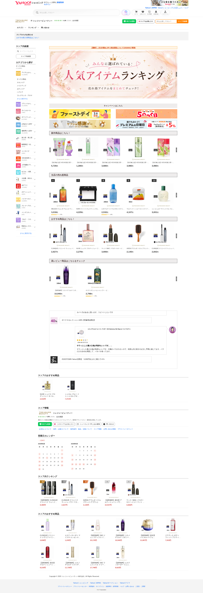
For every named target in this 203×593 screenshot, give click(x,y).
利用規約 (91, 586)
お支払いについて (45, 429)
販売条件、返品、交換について (81, 429)
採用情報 (115, 586)
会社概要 (75, 20)
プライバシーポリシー (125, 429)
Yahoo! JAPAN (151, 8)
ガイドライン (100, 586)
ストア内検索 (182, 21)
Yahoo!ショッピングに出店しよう (170, 8)
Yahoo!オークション (110, 583)
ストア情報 (98, 429)
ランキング (32, 27)
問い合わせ (45, 27)
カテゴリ (20, 27)
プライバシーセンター (80, 586)
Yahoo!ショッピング (80, 583)
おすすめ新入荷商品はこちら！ (27, 38)
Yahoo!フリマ (125, 583)
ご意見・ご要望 (140, 586)
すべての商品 (21, 79)
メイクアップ (21, 86)
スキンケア (21, 82)
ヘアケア (20, 92)
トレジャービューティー (62, 413)
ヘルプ (185, 8)
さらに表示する (22, 99)
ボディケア (21, 89)
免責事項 (108, 586)
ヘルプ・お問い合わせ (127, 586)
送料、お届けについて (60, 429)
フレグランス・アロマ (24, 95)
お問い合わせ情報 (109, 429)
